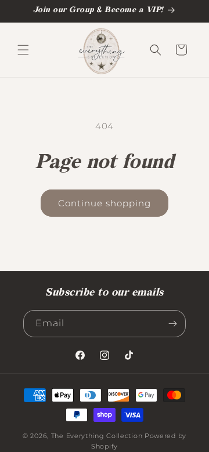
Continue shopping (104, 203)
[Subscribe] (172, 323)
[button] (23, 50)
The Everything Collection (97, 436)
